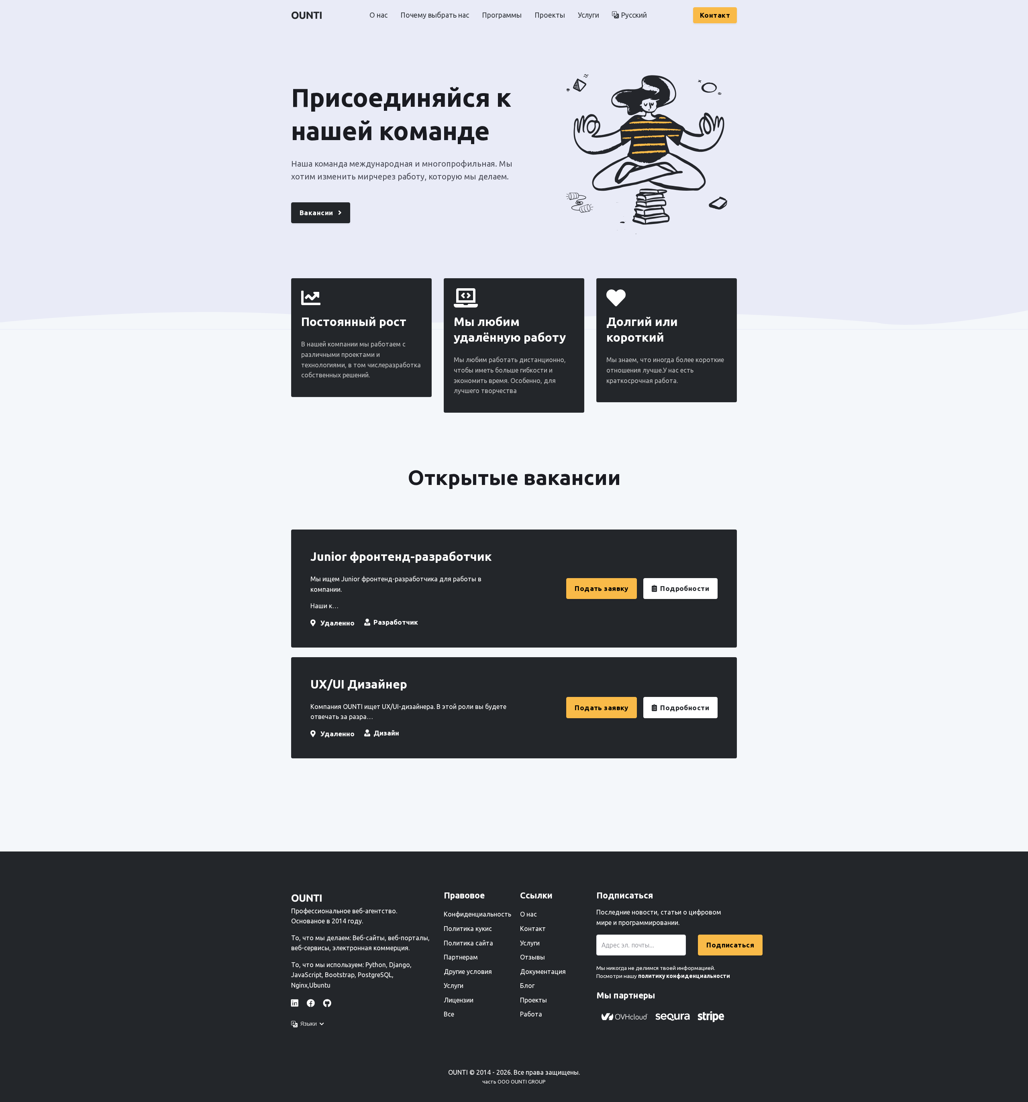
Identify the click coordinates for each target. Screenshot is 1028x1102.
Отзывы (532, 957)
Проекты (549, 15)
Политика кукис (468, 928)
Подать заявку (601, 588)
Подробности (684, 588)
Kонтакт (715, 15)
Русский (633, 15)
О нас (378, 15)
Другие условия (468, 971)
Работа (531, 1014)
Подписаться (730, 945)
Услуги (588, 15)
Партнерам (461, 957)
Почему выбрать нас (434, 15)
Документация (543, 971)
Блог (527, 985)
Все (449, 1014)
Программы (502, 15)
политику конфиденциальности (683, 976)
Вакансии (317, 212)
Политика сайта (468, 943)
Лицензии (458, 1000)
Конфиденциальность (477, 914)
